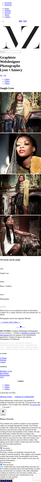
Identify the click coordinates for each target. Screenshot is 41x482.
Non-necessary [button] (5, 462)
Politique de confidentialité (24, 397)
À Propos (3, 358)
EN (25, 21)
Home (7, 9)
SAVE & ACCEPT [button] (7, 479)
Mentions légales (6, 397)
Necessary (6, 448)
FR (20, 21)
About (7, 15)
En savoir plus (35, 405)
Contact (7, 17)
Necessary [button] (3, 446)
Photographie (5, 375)
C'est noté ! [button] (6, 407)
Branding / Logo (6, 371)
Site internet (4, 373)
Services (8, 13)
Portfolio (8, 11)
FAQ (2, 377)
